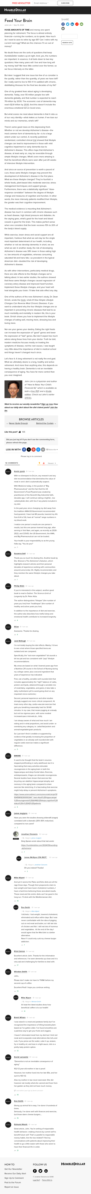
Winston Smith (20, 972)
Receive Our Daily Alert (15, 1173)
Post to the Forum (13, 1182)
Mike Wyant (19, 878)
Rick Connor (19, 951)
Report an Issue (12, 1187)
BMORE (17, 756)
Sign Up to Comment (14, 1178)
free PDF (35, 391)
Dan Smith (25, 907)
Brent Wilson (19, 1017)
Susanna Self (20, 553)
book (23, 300)
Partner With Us (47, 1180)
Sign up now (47, 404)
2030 (26, 104)
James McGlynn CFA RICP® (35, 857)
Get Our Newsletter (13, 1169)
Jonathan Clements (29, 834)
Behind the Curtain (45, 423)
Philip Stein (19, 586)
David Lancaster (21, 1057)
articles (28, 398)
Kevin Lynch (19, 471)
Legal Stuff (36, 1180)
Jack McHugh (20, 641)
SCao (16, 627)
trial (34, 140)
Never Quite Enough (18, 423)
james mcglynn (20, 813)
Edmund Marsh (20, 1124)
